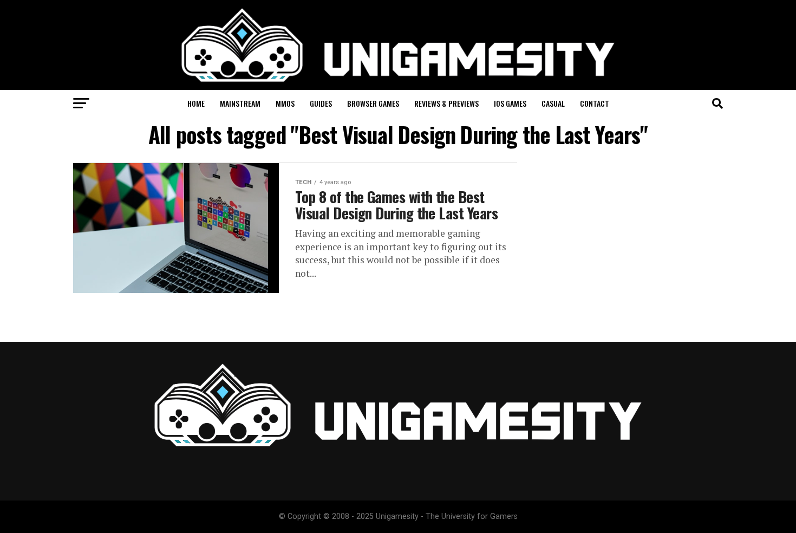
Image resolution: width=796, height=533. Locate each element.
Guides (321, 103)
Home (196, 103)
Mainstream (240, 103)
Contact (594, 103)
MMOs (285, 103)
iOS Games (510, 103)
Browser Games (373, 103)
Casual (553, 103)
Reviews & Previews (446, 103)
